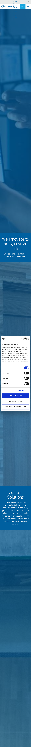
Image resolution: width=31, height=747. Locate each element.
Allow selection (15, 401)
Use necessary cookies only (15, 407)
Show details (21, 390)
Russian (15, 9)
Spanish (15, 15)
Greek (15, 3)
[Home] (7, 6)
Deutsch (15, 5)
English (15, 1)
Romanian (16, 13)
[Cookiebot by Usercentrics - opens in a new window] (22, 339)
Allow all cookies (15, 396)
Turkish (15, 11)
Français (15, 7)
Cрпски (15, 17)
